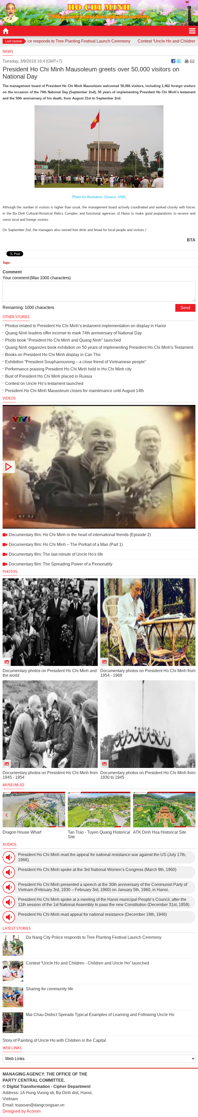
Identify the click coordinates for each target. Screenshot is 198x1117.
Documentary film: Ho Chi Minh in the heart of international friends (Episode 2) (99, 467)
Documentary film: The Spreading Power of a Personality (60, 564)
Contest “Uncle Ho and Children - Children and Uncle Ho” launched (87, 963)
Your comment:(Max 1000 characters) (37, 278)
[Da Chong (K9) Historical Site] (164, 809)
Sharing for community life (49, 989)
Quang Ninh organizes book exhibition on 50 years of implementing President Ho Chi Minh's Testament (99, 347)
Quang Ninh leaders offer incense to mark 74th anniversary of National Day (73, 333)
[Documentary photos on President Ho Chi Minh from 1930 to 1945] (147, 724)
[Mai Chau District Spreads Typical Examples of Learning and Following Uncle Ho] (13, 1022)
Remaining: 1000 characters (28, 307)
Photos (10, 571)
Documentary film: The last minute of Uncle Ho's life (56, 554)
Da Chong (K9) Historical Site (160, 832)
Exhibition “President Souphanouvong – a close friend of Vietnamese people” (75, 362)
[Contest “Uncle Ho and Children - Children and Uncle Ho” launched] (13, 971)
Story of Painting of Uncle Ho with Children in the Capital (54, 1040)
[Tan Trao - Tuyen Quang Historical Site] (34, 809)
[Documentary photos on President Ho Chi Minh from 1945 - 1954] (50, 724)
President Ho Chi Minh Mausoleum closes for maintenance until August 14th (74, 390)
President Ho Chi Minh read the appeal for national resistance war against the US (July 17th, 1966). (102, 857)
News (8, 51)
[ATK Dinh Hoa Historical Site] (99, 809)
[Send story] (192, 61)
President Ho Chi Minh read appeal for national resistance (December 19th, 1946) (92, 914)
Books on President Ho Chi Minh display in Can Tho (53, 354)
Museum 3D (13, 784)
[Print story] (187, 61)
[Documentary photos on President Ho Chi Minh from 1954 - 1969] (147, 622)
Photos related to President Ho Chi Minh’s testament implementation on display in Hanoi (85, 326)
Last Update (13, 41)
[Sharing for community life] (13, 997)
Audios (9, 844)
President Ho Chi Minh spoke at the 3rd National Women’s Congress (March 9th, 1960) (97, 869)
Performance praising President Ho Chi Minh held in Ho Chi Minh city (68, 369)
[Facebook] (173, 61)
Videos (9, 398)
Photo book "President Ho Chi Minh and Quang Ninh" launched (63, 340)
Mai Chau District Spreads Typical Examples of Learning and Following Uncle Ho (100, 1014)
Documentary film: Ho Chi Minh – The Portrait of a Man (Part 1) (66, 544)
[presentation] (7, 815)
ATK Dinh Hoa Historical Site (94, 832)
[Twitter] (179, 61)
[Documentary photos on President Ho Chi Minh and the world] (50, 622)
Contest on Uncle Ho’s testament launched (44, 383)
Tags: (7, 263)
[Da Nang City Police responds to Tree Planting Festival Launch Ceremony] (13, 945)
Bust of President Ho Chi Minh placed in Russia (48, 376)
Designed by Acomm (21, 1111)
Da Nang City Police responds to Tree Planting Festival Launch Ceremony (93, 937)
